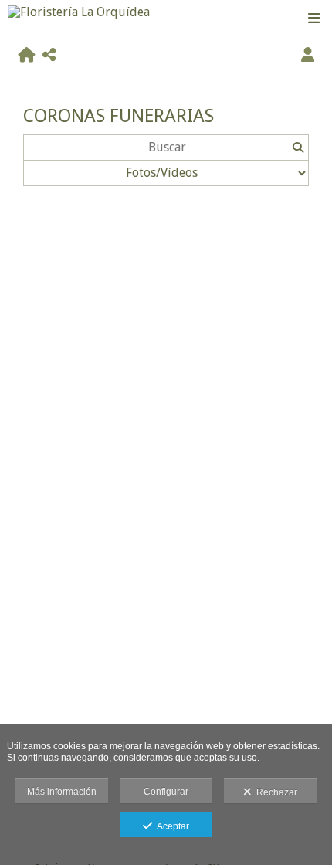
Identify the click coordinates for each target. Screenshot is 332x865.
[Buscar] (297, 147)
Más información (62, 791)
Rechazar (274, 792)
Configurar (166, 791)
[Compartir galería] (49, 55)
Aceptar (170, 826)
